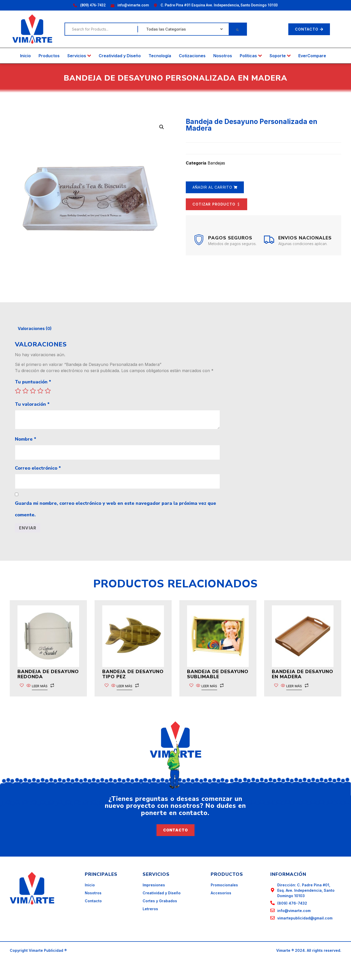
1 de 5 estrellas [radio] (18, 391)
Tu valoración (32, 404)
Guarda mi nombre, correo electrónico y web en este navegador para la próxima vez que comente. (115, 509)
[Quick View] (28, 685)
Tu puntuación (33, 382)
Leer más (40, 686)
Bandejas (216, 163)
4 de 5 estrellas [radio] (40, 391)
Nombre (25, 439)
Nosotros (222, 55)
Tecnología (160, 55)
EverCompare (312, 55)
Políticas (248, 55)
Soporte (278, 55)
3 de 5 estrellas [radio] (33, 391)
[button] (161, 127)
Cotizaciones (192, 55)
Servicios (76, 55)
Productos (49, 55)
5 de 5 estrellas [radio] (48, 391)
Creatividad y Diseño (120, 55)
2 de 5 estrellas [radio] (25, 391)
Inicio (25, 55)
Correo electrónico (38, 468)
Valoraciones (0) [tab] (35, 328)
